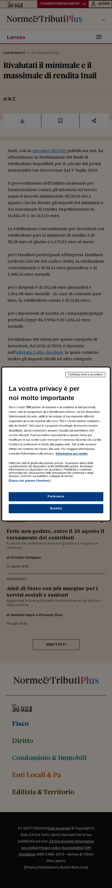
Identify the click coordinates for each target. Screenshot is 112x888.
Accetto (56, 508)
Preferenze (56, 496)
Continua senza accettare (85, 374)
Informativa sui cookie (72, 453)
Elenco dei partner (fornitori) (29, 480)
